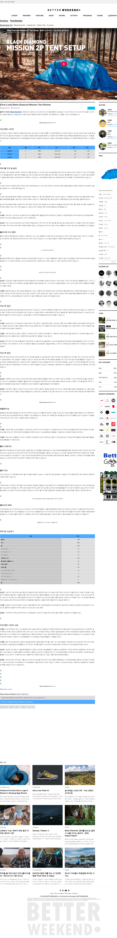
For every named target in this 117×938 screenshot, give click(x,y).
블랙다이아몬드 (14, 707)
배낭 (100, 368)
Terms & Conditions (59, 893)
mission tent (31, 707)
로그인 (6, 1)
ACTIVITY (74, 15)
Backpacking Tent (6, 25)
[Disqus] (47, 732)
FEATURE (40, 15)
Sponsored (91, 108)
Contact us (75, 893)
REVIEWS (27, 15)
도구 (100, 387)
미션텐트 (23, 707)
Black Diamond (16, 112)
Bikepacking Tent (19, 25)
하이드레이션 (103, 377)
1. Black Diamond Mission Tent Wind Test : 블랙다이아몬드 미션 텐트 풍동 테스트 (23, 697)
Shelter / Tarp (41, 25)
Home (1, 1)
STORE (100, 15)
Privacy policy (68, 893)
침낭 (100, 373)
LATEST (14, 15)
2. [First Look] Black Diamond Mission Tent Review (17, 702)
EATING (62, 15)
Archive (4, 21)
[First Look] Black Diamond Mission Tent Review (25, 104)
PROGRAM (87, 15)
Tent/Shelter (16, 21)
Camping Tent (30, 25)
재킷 (100, 382)
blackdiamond (4, 707)
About (51, 893)
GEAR (51, 15)
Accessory (50, 25)
